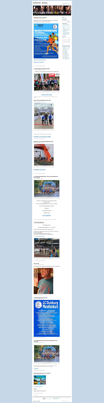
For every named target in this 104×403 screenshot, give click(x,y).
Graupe (43, 18)
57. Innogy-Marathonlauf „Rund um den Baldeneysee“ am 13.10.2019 (45, 341)
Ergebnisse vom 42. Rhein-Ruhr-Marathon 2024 (43, 141)
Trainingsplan (58, 14)
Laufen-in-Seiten (41, 14)
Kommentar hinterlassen (42, 65)
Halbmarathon (50, 96)
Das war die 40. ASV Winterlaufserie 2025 (42, 100)
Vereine (47, 14)
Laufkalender (50, 14)
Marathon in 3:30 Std (67, 53)
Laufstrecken (61, 14)
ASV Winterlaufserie (46, 96)
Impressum (67, 14)
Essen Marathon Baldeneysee (47, 219)
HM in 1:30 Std (66, 49)
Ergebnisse (54, 14)
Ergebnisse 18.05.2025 (40, 169)
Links (37, 14)
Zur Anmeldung (47, 215)
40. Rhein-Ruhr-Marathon (39, 222)
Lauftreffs (45, 14)
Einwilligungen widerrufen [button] (55, 398)
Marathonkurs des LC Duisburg (40, 17)
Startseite (35, 14)
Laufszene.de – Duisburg (40, 3)
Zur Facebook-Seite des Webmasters (65, 20)
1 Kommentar (41, 294)
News (38, 65)
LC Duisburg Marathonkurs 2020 (40, 297)
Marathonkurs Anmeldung (39, 62)
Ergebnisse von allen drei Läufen (42, 136)
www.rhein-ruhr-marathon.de (40, 236)
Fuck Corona (36, 263)
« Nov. (63, 44)
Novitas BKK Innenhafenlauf (38, 386)
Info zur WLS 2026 (47, 94)
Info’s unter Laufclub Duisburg (40, 59)
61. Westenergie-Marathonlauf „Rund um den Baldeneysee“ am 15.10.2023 (46, 177)
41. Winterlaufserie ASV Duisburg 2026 (42, 68)
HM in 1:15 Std (66, 54)
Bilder (65, 14)
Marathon (53, 96)
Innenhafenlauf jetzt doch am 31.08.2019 (42, 373)
